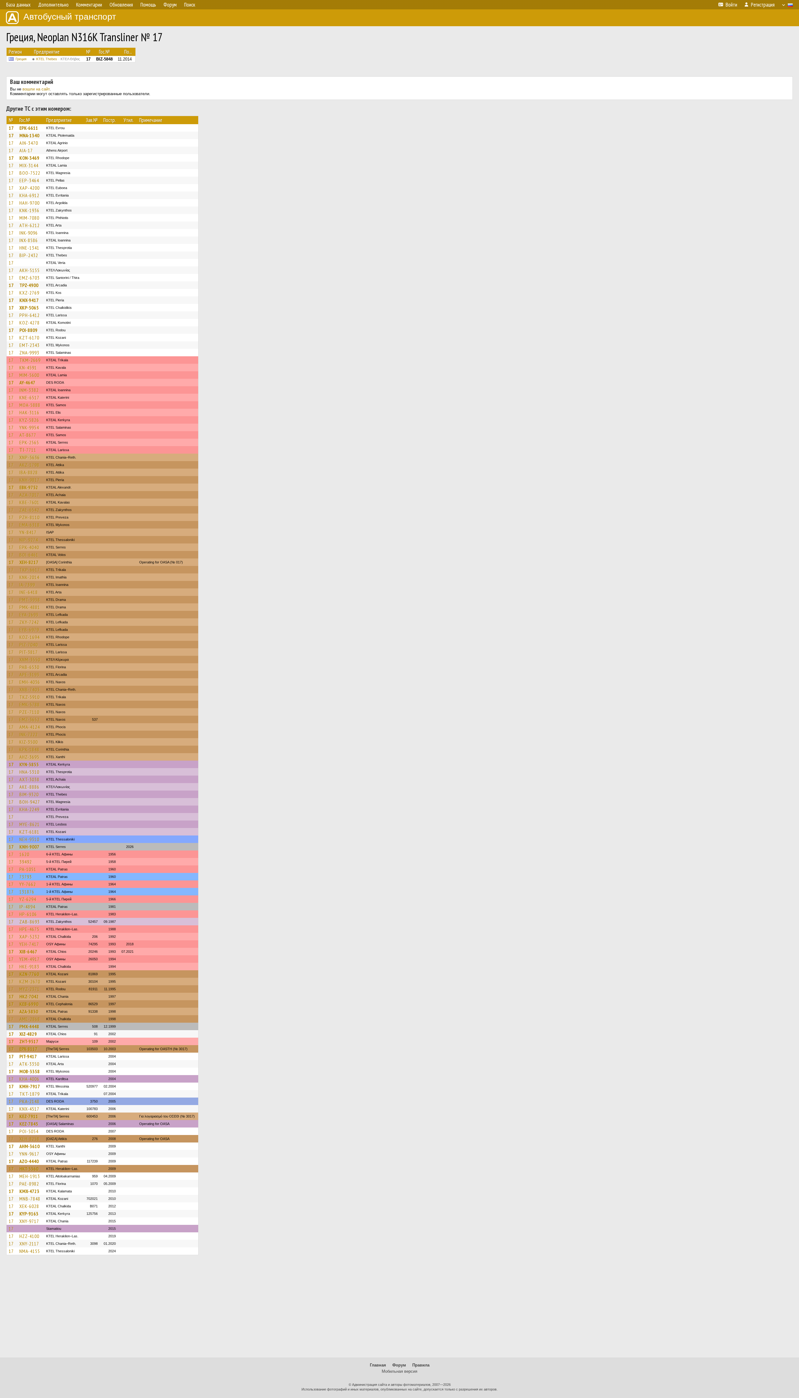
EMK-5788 (29, 704)
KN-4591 (28, 367)
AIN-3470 (28, 143)
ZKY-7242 (29, 622)
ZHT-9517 (28, 1041)
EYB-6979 (29, 629)
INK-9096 (28, 233)
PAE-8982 (29, 1184)
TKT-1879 (29, 1094)
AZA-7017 (29, 495)
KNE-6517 (29, 397)
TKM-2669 (30, 360)
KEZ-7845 (28, 1124)
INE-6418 (28, 592)
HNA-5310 (29, 772)
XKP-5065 (29, 307)
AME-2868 (29, 1019)
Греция (21, 59)
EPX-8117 (28, 1049)
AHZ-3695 (29, 757)
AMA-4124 (29, 727)
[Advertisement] (399, 1309)
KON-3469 (29, 158)
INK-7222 (28, 734)
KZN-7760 (29, 974)
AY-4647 (27, 382)
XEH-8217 (28, 562)
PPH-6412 (29, 315)
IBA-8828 (28, 472)
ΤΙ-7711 (27, 450)
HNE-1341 (29, 248)
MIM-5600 (29, 375)
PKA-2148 (29, 1101)
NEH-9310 (29, 839)
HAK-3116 (29, 412)
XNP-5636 (29, 457)
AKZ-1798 (29, 465)
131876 (26, 892)
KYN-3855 (29, 764)
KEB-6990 (28, 1004)
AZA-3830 (28, 1011)
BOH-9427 (29, 802)
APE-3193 (29, 674)
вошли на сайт (36, 89)
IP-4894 (27, 907)
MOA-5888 (29, 405)
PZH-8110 (29, 517)
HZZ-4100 (29, 1236)
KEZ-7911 (28, 1116)
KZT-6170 (29, 337)
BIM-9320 (29, 794)
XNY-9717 (29, 1221)
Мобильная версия (399, 1371)
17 (11, 128)
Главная (378, 1365)
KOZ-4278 (29, 322)
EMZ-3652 (29, 719)
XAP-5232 (29, 936)
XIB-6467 (28, 951)
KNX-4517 (29, 1109)
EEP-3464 (29, 180)
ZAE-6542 (29, 510)
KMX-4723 (29, 1191)
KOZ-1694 (29, 637)
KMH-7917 (29, 1086)
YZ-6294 (27, 899)
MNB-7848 (29, 1199)
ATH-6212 (29, 225)
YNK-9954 (29, 427)
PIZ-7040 (28, 644)
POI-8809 (28, 330)
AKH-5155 (29, 270)
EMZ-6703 (29, 278)
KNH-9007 (29, 847)
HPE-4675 (29, 929)
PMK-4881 (29, 607)
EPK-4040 (29, 547)
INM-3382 (29, 390)
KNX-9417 (29, 300)
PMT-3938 (29, 600)
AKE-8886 (29, 787)
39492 (25, 862)
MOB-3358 (29, 1071)
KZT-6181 (29, 832)
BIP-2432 (28, 255)
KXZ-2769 (29, 293)
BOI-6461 (28, 555)
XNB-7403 (29, 689)
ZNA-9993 (29, 352)
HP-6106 (28, 914)
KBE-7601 (29, 502)
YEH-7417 (29, 944)
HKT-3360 (28, 1169)
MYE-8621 (29, 824)
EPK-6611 (28, 128)
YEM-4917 (29, 959)
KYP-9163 (28, 1213)
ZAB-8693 (29, 921)
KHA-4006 (29, 1079)
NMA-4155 (29, 1251)
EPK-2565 (29, 442)
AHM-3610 (29, 1146)
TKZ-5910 (29, 697)
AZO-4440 (29, 1161)
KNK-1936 (29, 210)
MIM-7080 (29, 218)
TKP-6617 (29, 570)
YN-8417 (28, 532)
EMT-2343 (29, 345)
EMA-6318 (29, 525)
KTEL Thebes (58, 59)
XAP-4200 (29, 188)
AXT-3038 (29, 779)
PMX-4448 (29, 1026)
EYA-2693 (28, 614)
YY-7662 (27, 884)
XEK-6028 (29, 1206)
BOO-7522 (29, 173)
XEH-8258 (29, 1139)
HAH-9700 (29, 203)
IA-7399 (27, 585)
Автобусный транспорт (69, 17)
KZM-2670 (29, 981)
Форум (399, 1365)
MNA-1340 (29, 135)
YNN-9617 (29, 1154)
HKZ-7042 (29, 996)
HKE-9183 (29, 966)
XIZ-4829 (28, 1034)
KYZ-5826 (29, 420)
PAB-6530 (29, 667)
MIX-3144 (28, 165)
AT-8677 (27, 435)
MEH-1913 (29, 1176)
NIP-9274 (28, 540)
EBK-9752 (28, 487)
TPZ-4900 (28, 285)
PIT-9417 (28, 1056)
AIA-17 (26, 150)
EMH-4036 (29, 682)
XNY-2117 (29, 1243)
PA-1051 (27, 869)
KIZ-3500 (28, 742)
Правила (420, 1365)
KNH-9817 (29, 480)
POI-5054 (28, 1131)
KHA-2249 (29, 809)
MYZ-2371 (29, 989)
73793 (25, 877)
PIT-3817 (28, 652)
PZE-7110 (29, 712)
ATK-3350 (29, 1064)
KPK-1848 (29, 749)
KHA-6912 (29, 195)
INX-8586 (28, 240)
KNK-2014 (29, 577)
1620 (24, 854)
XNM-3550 (29, 659)
